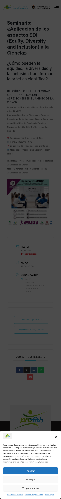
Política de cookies (15, 495)
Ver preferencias (30, 488)
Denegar (30, 479)
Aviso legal (49, 495)
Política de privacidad (34, 495)
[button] (56, 436)
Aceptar (31, 471)
